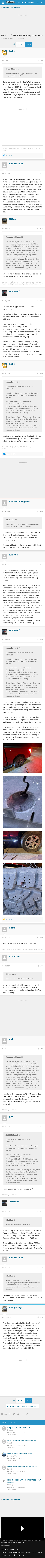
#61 (42, 61)
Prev (21, 44)
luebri (5, 38)
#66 (41, 511)
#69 (41, 938)
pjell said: (9, 1220)
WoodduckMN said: (13, 237)
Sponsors (4, 1549)
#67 (41, 564)
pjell (11, 1039)
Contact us (14, 1549)
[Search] (42, 3)
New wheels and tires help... (20, 1453)
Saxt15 (9, 1443)
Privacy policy (31, 1552)
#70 (41, 966)
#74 (41, 1268)
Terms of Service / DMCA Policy (13, 1552)
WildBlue (13, 555)
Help (40, 1552)
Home (4, 1555)
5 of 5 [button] (29, 44)
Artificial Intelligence (19, 501)
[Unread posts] (37, 3)
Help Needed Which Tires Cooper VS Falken (24, 1481)
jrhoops (10, 1430)
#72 (41, 1126)
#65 (41, 374)
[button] (2, 2)
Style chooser (6, 1546)
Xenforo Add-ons (12, 1542)
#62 (41, 173)
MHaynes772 (12, 1456)
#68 (41, 640)
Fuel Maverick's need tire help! (21, 1440)
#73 (41, 1211)
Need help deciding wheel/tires (22, 1466)
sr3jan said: (10, 519)
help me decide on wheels (19, 1427)
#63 (41, 229)
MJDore (12, 219)
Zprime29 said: (11, 69)
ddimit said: (10, 974)
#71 (42, 1049)
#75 (41, 1317)
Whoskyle (10, 1485)
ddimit (12, 928)
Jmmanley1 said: (12, 382)
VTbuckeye (14, 956)
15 (23, 38)
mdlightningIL (16, 1307)
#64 (41, 301)
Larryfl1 (9, 1469)
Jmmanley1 (14, 291)
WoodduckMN (16, 163)
